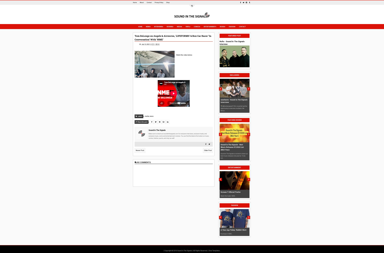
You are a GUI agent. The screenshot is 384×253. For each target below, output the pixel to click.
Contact (149, 2)
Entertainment (210, 26)
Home (135, 2)
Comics (196, 26)
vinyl (188, 26)
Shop (168, 2)
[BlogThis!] (153, 44)
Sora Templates (214, 251)
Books (222, 26)
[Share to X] (155, 44)
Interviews (158, 26)
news (148, 26)
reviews (170, 26)
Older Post (208, 150)
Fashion (232, 26)
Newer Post (140, 150)
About (142, 2)
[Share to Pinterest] (159, 44)
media (179, 26)
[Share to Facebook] (157, 44)
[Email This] (151, 44)
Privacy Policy (159, 2)
